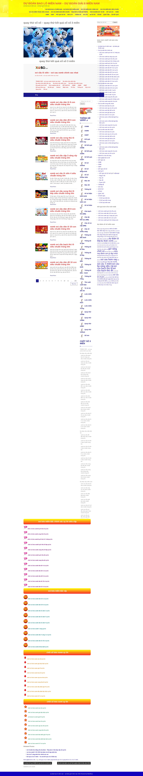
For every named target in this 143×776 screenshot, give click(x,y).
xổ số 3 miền (75, 759)
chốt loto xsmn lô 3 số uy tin (107, 140)
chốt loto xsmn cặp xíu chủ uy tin (108, 134)
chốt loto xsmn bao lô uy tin (106, 132)
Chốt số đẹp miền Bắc (110, 230)
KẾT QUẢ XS (109, 12)
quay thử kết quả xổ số (57, 759)
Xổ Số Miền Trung (108, 285)
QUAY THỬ (106, 14)
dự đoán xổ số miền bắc (109, 243)
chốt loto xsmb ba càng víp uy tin (108, 56)
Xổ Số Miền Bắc (100, 283)
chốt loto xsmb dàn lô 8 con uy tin (108, 88)
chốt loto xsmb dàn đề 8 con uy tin (108, 72)
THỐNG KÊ (78, 14)
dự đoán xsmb (107, 240)
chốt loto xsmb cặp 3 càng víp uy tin (109, 65)
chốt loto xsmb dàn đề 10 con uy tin (108, 74)
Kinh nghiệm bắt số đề (97, 12)
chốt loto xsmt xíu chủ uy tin (107, 127)
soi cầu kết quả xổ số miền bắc (106, 275)
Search (115, 22)
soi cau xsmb (112, 262)
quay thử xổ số (67, 759)
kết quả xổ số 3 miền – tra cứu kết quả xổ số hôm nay (42, 756)
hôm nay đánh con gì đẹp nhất (107, 252)
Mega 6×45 (102, 175)
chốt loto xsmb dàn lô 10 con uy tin (108, 79)
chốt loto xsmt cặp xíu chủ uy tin (108, 108)
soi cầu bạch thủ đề (106, 269)
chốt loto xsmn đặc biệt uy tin (107, 136)
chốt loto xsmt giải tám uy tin (107, 112)
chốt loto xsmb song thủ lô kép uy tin (109, 99)
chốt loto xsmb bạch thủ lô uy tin (108, 63)
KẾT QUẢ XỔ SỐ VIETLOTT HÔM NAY (109, 173)
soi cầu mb (113, 277)
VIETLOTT (70, 14)
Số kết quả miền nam (104, 202)
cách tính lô (106, 232)
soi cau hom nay (109, 259)
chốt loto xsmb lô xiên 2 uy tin (107, 90)
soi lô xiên (104, 281)
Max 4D (101, 180)
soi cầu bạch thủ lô (107, 267)
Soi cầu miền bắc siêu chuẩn (109, 9)
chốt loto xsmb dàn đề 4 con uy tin (108, 68)
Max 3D (101, 178)
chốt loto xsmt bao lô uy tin (106, 106)
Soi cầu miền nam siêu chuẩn (60, 12)
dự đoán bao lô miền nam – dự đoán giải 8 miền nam (62, 3)
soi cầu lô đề (107, 277)
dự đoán (104, 236)
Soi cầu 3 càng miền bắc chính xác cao (37, 754)
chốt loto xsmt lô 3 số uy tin (106, 114)
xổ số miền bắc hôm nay (110, 283)
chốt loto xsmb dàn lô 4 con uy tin (108, 81)
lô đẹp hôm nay (112, 257)
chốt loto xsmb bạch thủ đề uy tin (108, 59)
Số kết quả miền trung (105, 200)
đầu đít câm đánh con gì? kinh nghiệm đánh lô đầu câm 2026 (74, 763)
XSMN (47, 14)
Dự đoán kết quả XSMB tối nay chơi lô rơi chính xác (37, 763)
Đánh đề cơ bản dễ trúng (79, 12)
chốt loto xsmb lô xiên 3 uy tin (107, 92)
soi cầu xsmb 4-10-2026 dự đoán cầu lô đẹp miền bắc (42, 752)
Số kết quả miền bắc (104, 198)
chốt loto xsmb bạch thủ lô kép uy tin (109, 61)
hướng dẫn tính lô (101, 255)
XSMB (117, 12)
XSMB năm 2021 (115, 281)
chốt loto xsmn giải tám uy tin (107, 138)
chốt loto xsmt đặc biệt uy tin (107, 110)
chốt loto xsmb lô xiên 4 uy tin (107, 94)
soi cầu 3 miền (104, 263)
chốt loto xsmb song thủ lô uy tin (108, 101)
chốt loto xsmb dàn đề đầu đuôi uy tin (109, 76)
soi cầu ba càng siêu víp (108, 264)
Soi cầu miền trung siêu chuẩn (39, 12)
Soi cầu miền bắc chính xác (89, 9)
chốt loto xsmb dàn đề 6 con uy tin (108, 70)
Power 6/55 (102, 182)
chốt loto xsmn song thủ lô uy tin (108, 151)
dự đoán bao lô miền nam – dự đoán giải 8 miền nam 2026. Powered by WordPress (71, 774)
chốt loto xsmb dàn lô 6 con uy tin (108, 85)
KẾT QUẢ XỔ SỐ (60, 14)
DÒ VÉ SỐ (92, 14)
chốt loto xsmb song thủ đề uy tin (108, 97)
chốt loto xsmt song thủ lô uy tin (108, 125)
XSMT (52, 14)
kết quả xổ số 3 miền (44, 759)
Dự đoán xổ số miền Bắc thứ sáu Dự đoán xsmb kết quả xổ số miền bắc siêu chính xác (107, 247)
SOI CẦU (85, 14)
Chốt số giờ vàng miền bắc (103, 228)
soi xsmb (109, 281)
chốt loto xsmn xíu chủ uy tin (107, 153)
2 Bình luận (33, 26)
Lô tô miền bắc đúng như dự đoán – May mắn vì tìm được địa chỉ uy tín (46, 750)
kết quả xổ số (108, 255)
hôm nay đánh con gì (109, 251)
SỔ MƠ (99, 14)
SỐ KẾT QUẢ (115, 14)
